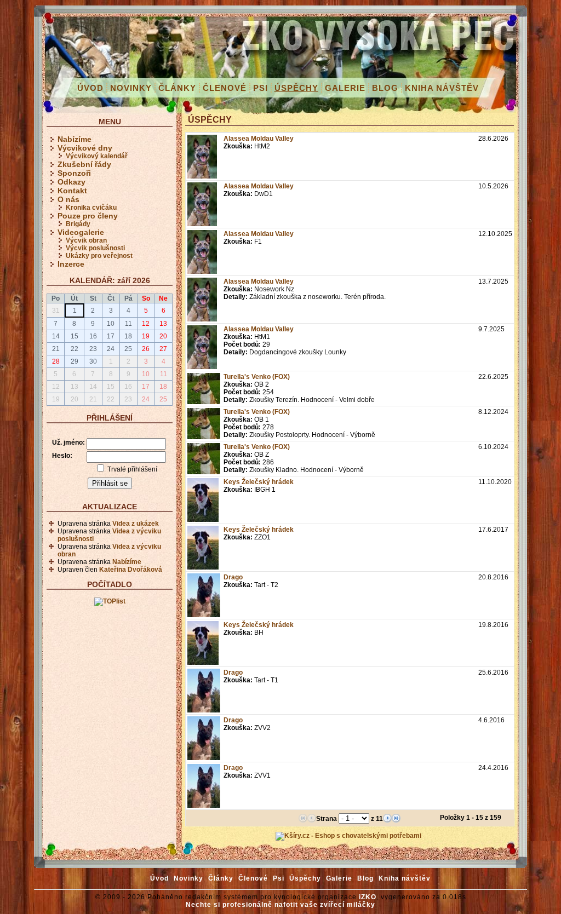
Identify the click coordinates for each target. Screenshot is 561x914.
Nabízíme (74, 139)
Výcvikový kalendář (97, 156)
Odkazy (71, 181)
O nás (68, 199)
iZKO (367, 897)
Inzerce (71, 264)
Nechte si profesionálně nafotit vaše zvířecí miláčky (280, 905)
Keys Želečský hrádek (259, 482)
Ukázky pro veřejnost (99, 256)
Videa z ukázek (135, 523)
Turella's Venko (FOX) (257, 377)
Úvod (90, 88)
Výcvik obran (86, 240)
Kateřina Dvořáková (130, 569)
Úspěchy (296, 88)
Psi (260, 88)
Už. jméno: (68, 442)
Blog (385, 88)
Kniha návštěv (442, 88)
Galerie (345, 88)
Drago (233, 577)
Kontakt (72, 190)
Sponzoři (74, 173)
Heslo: (62, 455)
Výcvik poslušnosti (95, 248)
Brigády (78, 224)
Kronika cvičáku (91, 207)
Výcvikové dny (85, 147)
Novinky (131, 88)
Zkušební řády (84, 164)
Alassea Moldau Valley (259, 138)
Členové (225, 88)
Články (177, 88)
